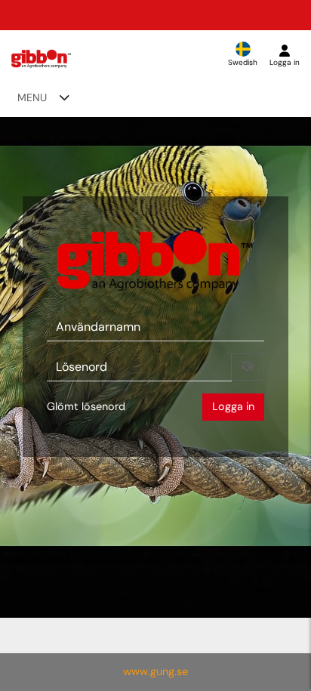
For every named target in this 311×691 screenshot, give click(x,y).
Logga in (233, 406)
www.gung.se (155, 671)
